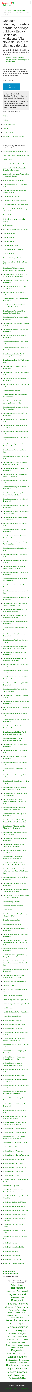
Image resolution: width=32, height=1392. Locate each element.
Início (4, 10)
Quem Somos (8, 1388)
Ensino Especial (8, 132)
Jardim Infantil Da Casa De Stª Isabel (14, 1202)
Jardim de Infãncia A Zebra (11, 1175)
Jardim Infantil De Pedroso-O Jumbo (14, 1214)
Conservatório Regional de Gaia (13, 258)
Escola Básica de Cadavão (11, 391)
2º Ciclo (5, 116)
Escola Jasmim (7, 910)
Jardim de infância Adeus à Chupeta (14, 1024)
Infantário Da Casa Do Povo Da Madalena (16, 1012)
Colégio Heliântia (8, 237)
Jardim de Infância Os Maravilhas (13, 1159)
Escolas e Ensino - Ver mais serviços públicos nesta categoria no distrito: (17, 60)
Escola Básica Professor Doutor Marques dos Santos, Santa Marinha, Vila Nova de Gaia (16, 871)
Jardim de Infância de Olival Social (14, 1075)
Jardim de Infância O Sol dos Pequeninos (16, 1155)
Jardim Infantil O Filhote (10, 1251)
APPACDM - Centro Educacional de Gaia (16, 155)
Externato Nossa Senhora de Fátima (14, 981)
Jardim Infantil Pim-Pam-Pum (12, 1259)
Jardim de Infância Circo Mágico (13, 1028)
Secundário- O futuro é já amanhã (13, 136)
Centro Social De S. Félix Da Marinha (14, 200)
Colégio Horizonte (8, 241)
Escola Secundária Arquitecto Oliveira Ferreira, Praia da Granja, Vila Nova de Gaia (15, 942)
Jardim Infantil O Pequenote (11, 1255)
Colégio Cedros (8, 215)
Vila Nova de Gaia (19, 10)
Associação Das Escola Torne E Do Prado (16, 164)
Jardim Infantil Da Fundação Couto (14, 1206)
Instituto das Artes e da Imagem (12, 1016)
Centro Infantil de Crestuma (11, 196)
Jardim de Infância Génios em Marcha (14, 1132)
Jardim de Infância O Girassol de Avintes (15, 1143)
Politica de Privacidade (21, 1388)
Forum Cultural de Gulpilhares (12, 995)
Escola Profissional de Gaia (11, 920)
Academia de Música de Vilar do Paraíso (15, 151)
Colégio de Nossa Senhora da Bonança (15, 229)
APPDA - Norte (7, 160)
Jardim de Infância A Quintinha (12, 1020)
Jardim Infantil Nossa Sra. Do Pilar (13, 1247)
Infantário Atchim (8, 1008)
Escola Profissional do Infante (12, 924)
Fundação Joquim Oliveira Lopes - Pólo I (15, 999)
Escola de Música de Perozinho (13, 905)
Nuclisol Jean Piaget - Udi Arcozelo (14, 1263)
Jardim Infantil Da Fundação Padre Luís (15, 1210)
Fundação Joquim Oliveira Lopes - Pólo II (16, 1004)
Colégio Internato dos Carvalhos (13, 250)
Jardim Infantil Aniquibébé (11, 1185)
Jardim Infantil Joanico (10, 1243)
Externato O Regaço (9, 985)
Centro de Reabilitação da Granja (13, 180)
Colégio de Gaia (8, 225)
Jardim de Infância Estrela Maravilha (14, 1128)
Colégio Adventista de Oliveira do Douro (15, 205)
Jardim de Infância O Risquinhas (13, 1151)
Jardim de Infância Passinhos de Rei (14, 1167)
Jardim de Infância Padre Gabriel (13, 1163)
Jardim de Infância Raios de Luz (13, 1171)
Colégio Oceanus (8, 254)
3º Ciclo (5, 128)
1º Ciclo (5, 120)
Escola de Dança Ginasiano (11, 901)
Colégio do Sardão (9, 233)
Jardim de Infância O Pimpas (12, 1147)
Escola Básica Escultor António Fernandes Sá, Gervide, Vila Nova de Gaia (14, 801)
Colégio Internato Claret (10, 245)
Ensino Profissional (9, 124)
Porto (9, 10)
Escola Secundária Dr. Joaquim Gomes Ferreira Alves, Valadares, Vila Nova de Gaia (15, 963)
